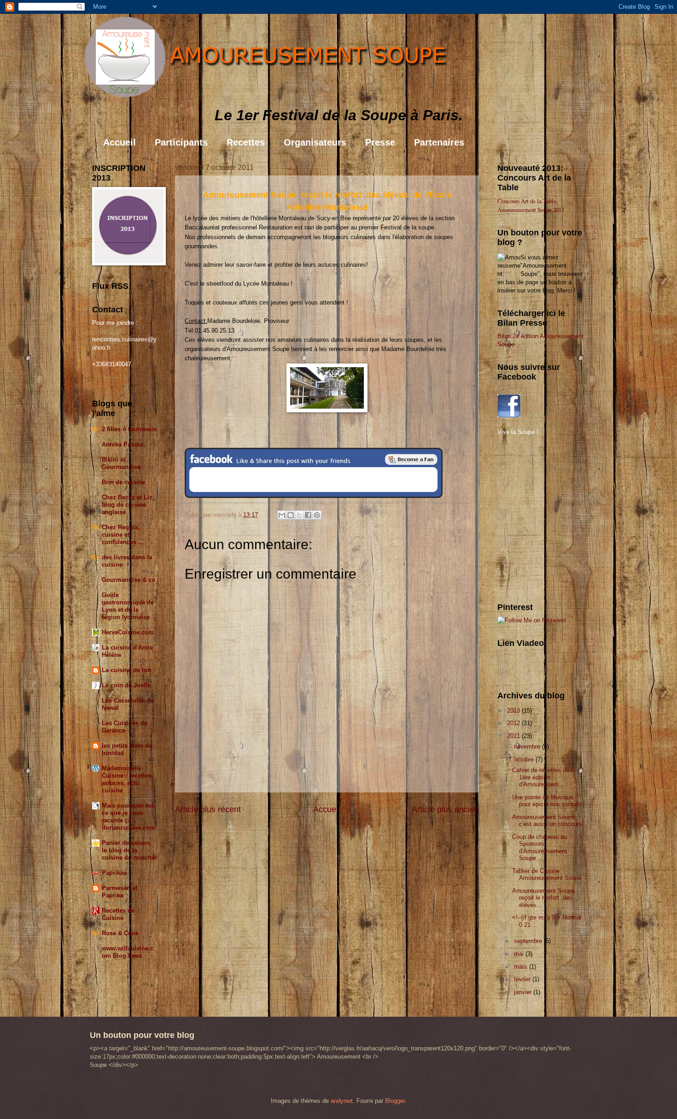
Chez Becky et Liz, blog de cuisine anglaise (128, 505)
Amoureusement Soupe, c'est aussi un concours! (548, 820)
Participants (181, 142)
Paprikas (114, 872)
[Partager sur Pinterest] (316, 515)
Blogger (395, 1100)
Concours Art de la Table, (527, 201)
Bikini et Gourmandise (121, 463)
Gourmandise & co (128, 579)
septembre (529, 940)
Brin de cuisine (123, 482)
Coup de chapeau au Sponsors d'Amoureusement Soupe (539, 847)
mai (519, 953)
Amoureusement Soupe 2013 (530, 209)
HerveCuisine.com (128, 632)
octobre (525, 759)
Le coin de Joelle (126, 685)
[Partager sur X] (299, 515)
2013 (514, 710)
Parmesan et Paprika (119, 892)
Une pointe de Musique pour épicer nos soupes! (547, 801)
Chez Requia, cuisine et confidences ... (123, 534)
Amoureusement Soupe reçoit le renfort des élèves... (544, 897)
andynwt (342, 1100)
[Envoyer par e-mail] (281, 515)
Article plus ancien (445, 809)
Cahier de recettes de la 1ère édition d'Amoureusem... (544, 777)
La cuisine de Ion (126, 670)
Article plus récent (208, 809)
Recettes (246, 142)
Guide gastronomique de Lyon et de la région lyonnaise (128, 606)
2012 (514, 723)
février (523, 979)
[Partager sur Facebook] (308, 515)
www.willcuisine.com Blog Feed (127, 952)
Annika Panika (122, 444)
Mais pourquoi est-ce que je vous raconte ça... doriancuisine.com (128, 816)
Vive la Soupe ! (517, 431)
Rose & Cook (120, 933)
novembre (528, 746)
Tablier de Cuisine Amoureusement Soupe (547, 874)
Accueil (119, 142)
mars (521, 966)
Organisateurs (315, 142)
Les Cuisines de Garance (124, 727)
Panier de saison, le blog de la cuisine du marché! (129, 850)
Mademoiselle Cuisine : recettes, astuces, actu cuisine (127, 779)
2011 (514, 735)
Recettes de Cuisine (118, 914)
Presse (380, 142)
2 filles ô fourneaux (129, 429)
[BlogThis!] (290, 515)
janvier (523, 992)
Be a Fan (411, 459)
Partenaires (439, 142)
